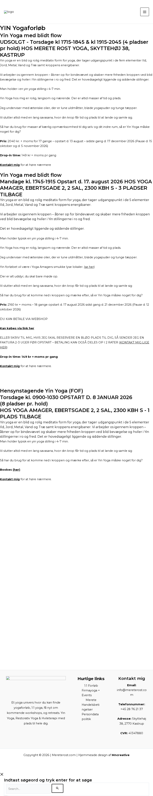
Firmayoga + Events (91, 693)
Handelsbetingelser (90, 707)
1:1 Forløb (91, 685)
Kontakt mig (10, 165)
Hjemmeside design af (103, 755)
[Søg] (57, 788)
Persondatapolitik (90, 716)
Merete (91, 700)
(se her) (89, 267)
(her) (16, 469)
